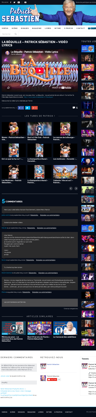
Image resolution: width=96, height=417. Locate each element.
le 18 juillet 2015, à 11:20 (20, 273)
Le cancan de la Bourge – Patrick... (64, 138)
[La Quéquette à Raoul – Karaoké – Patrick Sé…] (40, 150)
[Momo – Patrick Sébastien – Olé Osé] (14, 129)
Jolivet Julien (5, 376)
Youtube (19, 2)
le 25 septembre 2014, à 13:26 (20, 215)
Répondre (34, 215)
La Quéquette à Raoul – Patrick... (38, 182)
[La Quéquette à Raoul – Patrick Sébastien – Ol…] (40, 172)
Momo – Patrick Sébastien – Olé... (14, 138)
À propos (68, 28)
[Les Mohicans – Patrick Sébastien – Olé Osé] (14, 172)
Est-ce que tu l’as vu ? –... (12, 159)
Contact (80, 28)
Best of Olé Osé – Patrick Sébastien (38, 138)
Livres (48, 28)
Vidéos (5, 28)
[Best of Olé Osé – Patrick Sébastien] (40, 129)
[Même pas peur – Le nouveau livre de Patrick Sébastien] (14, 328)
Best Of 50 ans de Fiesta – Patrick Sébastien (39, 338)
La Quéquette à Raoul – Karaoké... (38, 160)
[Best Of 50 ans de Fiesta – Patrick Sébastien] (40, 328)
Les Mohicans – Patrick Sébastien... (11, 182)
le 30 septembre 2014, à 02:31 (17, 228)
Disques (25, 28)
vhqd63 (4, 382)
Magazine (36, 28)
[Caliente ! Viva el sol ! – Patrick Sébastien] (65, 172)
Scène (15, 28)
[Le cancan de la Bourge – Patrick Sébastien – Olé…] (65, 129)
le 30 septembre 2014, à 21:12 (16, 260)
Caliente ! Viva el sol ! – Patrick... (63, 182)
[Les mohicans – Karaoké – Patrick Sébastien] (65, 150)
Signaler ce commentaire (49, 215)
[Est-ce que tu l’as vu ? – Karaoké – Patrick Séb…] (14, 150)
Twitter (15, 2)
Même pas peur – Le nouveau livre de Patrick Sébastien (12, 339)
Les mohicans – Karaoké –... (65, 159)
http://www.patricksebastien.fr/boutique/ (38, 97)
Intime (57, 28)
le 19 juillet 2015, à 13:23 (14, 292)
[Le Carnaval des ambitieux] (65, 328)
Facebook (10, 2)
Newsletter (25, 2)
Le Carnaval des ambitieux (64, 337)
